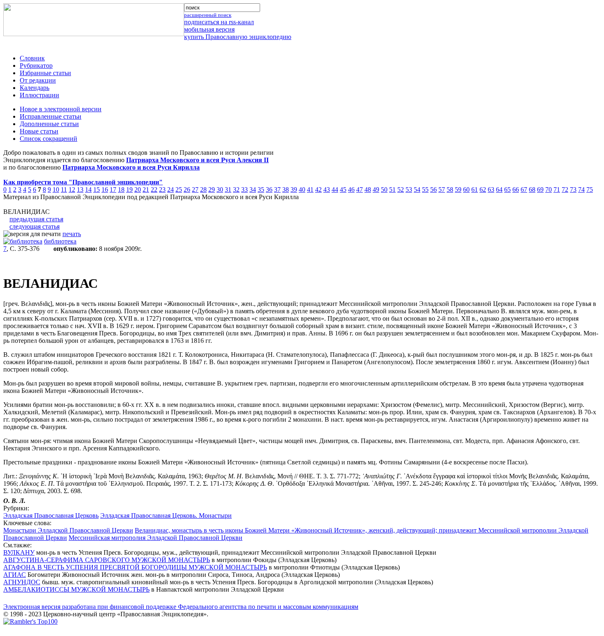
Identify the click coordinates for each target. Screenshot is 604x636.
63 (491, 189)
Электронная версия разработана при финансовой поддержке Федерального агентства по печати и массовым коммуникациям (180, 606)
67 (524, 189)
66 (515, 189)
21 (146, 189)
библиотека (60, 241)
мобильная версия (209, 29)
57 (441, 189)
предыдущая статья (36, 219)
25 (178, 189)
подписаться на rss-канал (219, 21)
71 (556, 189)
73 (573, 189)
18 (121, 189)
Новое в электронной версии (60, 109)
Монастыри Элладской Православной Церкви (68, 530)
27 (195, 189)
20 (137, 189)
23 (162, 189)
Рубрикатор (36, 65)
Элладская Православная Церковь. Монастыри (166, 515)
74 (581, 189)
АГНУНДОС (21, 582)
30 (220, 189)
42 (318, 189)
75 (589, 189)
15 (96, 189)
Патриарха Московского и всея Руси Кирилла (131, 167)
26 (187, 189)
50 (384, 189)
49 (376, 189)
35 (261, 189)
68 (532, 189)
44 (335, 189)
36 (269, 189)
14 (88, 189)
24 (170, 189)
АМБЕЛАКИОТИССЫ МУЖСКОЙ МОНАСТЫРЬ (76, 589)
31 (228, 189)
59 (458, 189)
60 (466, 189)
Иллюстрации (39, 95)
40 (302, 189)
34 (252, 189)
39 (293, 189)
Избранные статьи (45, 72)
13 (80, 189)
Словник (32, 58)
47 (359, 189)
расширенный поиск (207, 15)
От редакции (38, 80)
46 (351, 189)
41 (310, 189)
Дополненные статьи (49, 123)
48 (367, 189)
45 (343, 189)
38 (285, 189)
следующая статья (34, 226)
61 (474, 189)
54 (417, 189)
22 (154, 189)
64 (499, 189)
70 (548, 189)
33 (244, 189)
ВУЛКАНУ (19, 552)
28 (203, 189)
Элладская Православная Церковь (51, 515)
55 (425, 189)
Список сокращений (48, 138)
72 (565, 189)
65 (507, 189)
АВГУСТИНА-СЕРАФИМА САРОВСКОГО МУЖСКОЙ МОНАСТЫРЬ (106, 559)
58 (450, 189)
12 (72, 189)
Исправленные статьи (50, 116)
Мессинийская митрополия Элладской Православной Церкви (155, 537)
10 (56, 189)
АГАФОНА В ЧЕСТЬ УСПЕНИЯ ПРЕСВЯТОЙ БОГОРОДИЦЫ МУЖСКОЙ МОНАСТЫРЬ (135, 567)
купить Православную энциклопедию (237, 36)
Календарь (34, 87)
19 (129, 189)
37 (277, 189)
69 (540, 189)
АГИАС (14, 574)
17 (113, 189)
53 (409, 189)
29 (211, 189)
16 (104, 189)
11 (64, 189)
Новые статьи (39, 131)
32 (236, 189)
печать (71, 233)
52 (400, 189)
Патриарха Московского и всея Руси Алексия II (197, 159)
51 (392, 189)
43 (326, 189)
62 (483, 189)
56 (433, 189)
